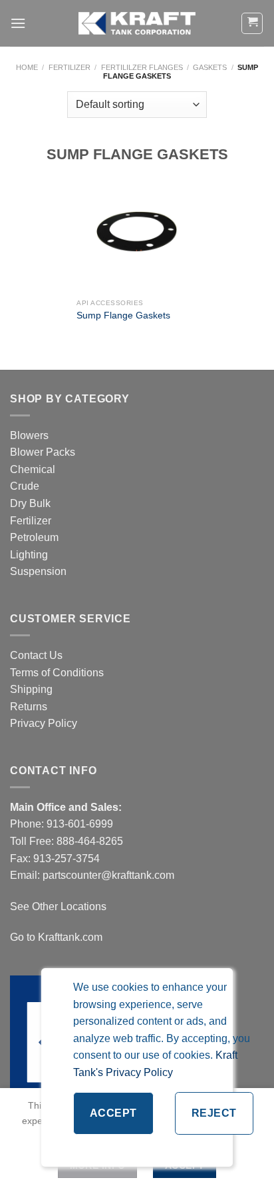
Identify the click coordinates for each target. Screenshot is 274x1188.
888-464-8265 (90, 841)
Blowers (30, 435)
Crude (24, 486)
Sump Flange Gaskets (123, 315)
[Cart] (252, 23)
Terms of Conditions (57, 672)
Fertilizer (69, 67)
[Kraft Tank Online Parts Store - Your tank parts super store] (137, 23)
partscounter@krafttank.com (108, 875)
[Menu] (18, 23)
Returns (28, 706)
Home (27, 67)
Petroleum (34, 537)
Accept (113, 1113)
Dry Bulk (30, 503)
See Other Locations (58, 906)
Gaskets (210, 67)
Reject (214, 1113)
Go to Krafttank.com (56, 937)
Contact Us (36, 655)
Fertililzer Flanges (142, 67)
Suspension (38, 571)
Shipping (31, 689)
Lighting (29, 554)
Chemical (32, 469)
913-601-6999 (80, 824)
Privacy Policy (43, 723)
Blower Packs (42, 452)
